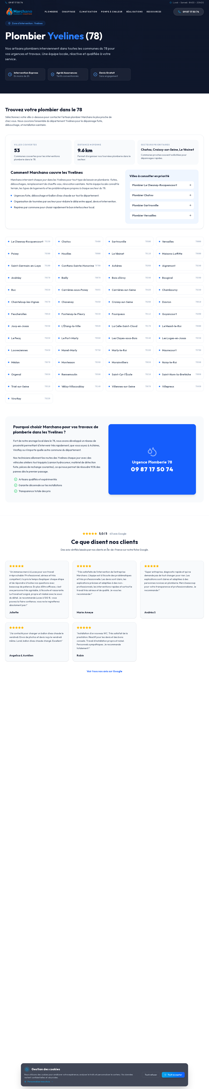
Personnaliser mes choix (39, 1081)
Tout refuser (151, 1074)
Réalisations (134, 12)
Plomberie (51, 12)
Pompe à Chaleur (111, 12)
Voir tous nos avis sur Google (104, 671)
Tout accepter (175, 1074)
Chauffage (68, 12)
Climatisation (88, 12)
